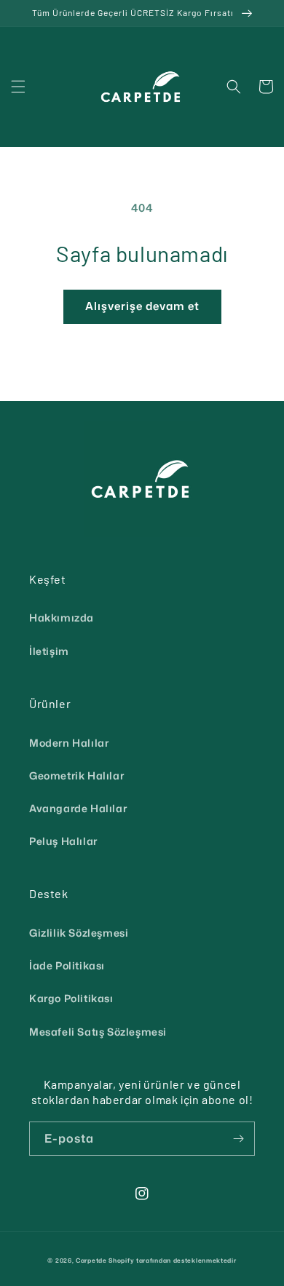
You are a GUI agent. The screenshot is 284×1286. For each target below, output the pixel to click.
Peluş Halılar (63, 841)
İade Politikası (67, 965)
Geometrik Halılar (76, 775)
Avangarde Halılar (78, 808)
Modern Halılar (69, 743)
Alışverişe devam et (142, 306)
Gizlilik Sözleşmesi (78, 933)
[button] (18, 87)
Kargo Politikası (71, 998)
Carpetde (91, 1260)
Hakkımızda (61, 617)
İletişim (49, 651)
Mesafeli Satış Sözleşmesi (98, 1032)
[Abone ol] (238, 1139)
